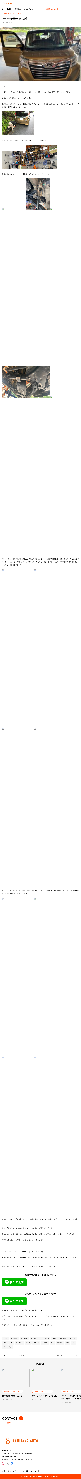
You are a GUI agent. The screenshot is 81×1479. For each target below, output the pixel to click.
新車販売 (59, 1342)
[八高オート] (7, 3)
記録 (67, 1342)
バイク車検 (24, 1338)
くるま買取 (14, 1338)
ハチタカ (33, 1338)
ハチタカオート (44, 1338)
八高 (11, 1342)
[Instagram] (3, 1463)
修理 (5, 1342)
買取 (73, 1342)
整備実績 (44, 1342)
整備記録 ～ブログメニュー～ (13, 13)
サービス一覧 (35, 1471)
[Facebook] (12, 1463)
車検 (10, 1347)
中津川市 (72, 1338)
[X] (7, 1463)
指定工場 (36, 1342)
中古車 (54, 1338)
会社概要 (25, 1471)
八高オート (19, 1342)
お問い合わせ (6, 1471)
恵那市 (28, 1342)
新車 (52, 1342)
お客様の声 (16, 1471)
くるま (5, 1338)
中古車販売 (63, 1338)
